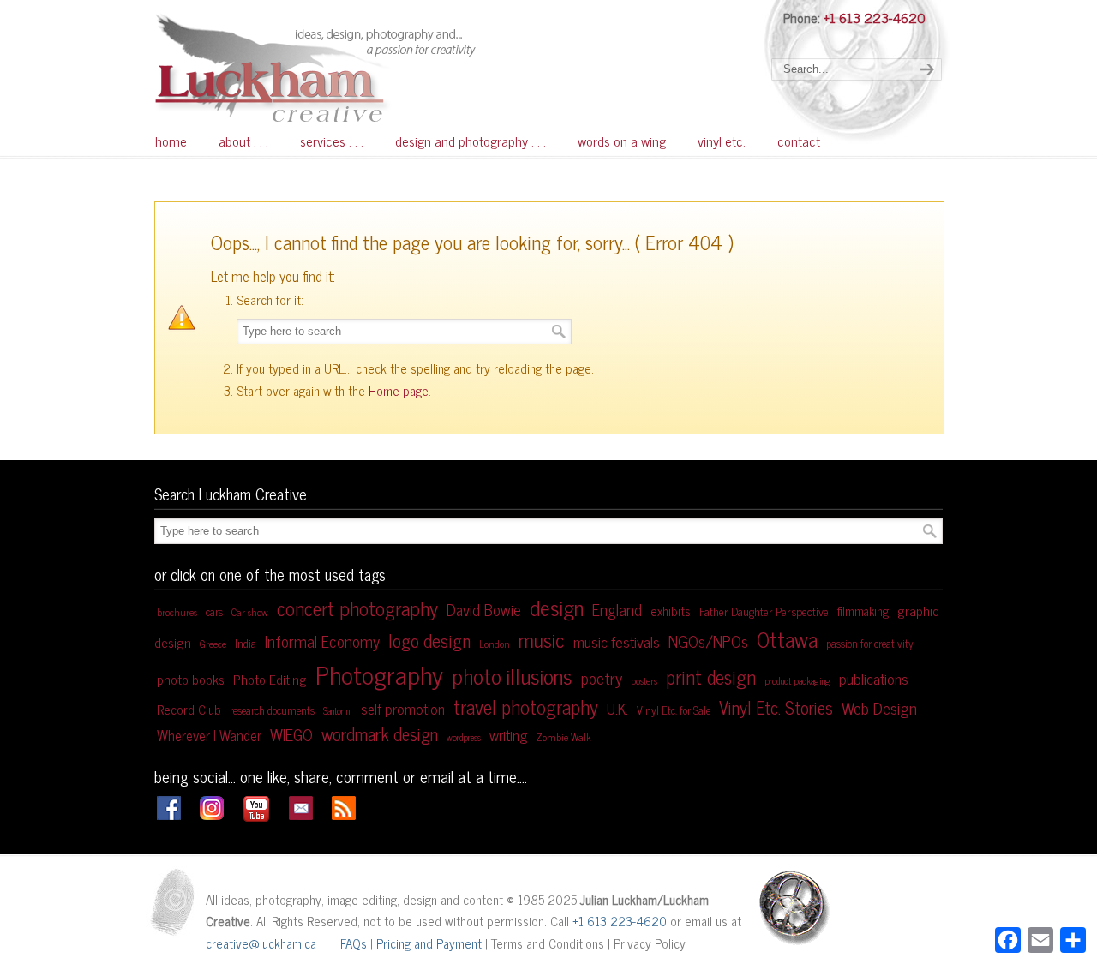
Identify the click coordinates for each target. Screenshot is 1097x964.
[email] (301, 814)
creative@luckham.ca (261, 943)
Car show (249, 611)
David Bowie (484, 609)
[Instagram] (212, 814)
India (245, 642)
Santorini (337, 711)
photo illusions (512, 675)
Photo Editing (270, 679)
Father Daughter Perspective (764, 611)
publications (873, 678)
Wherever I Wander (209, 734)
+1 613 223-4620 (875, 17)
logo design (429, 640)
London (494, 643)
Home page (399, 390)
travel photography (525, 706)
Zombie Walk (563, 736)
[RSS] (344, 814)
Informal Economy (322, 641)
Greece (213, 643)
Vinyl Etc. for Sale (673, 710)
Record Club (189, 709)
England (617, 609)
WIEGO (291, 734)
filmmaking (863, 611)
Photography (379, 673)
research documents (272, 710)
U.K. (617, 708)
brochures (177, 611)
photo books (191, 679)
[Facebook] (169, 814)
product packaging (797, 681)
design (557, 607)
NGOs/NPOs (708, 640)
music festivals (616, 641)
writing (508, 734)
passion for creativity (870, 643)
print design (711, 676)
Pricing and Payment (429, 943)
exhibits (670, 610)
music (542, 639)
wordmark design (379, 733)
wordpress (464, 737)
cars (214, 611)
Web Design (879, 707)
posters (644, 680)
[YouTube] (256, 818)
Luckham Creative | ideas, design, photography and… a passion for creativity (359, 66)
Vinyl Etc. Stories (776, 707)
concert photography (357, 607)
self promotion (403, 708)
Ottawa (787, 638)
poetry (601, 677)
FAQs (353, 943)
